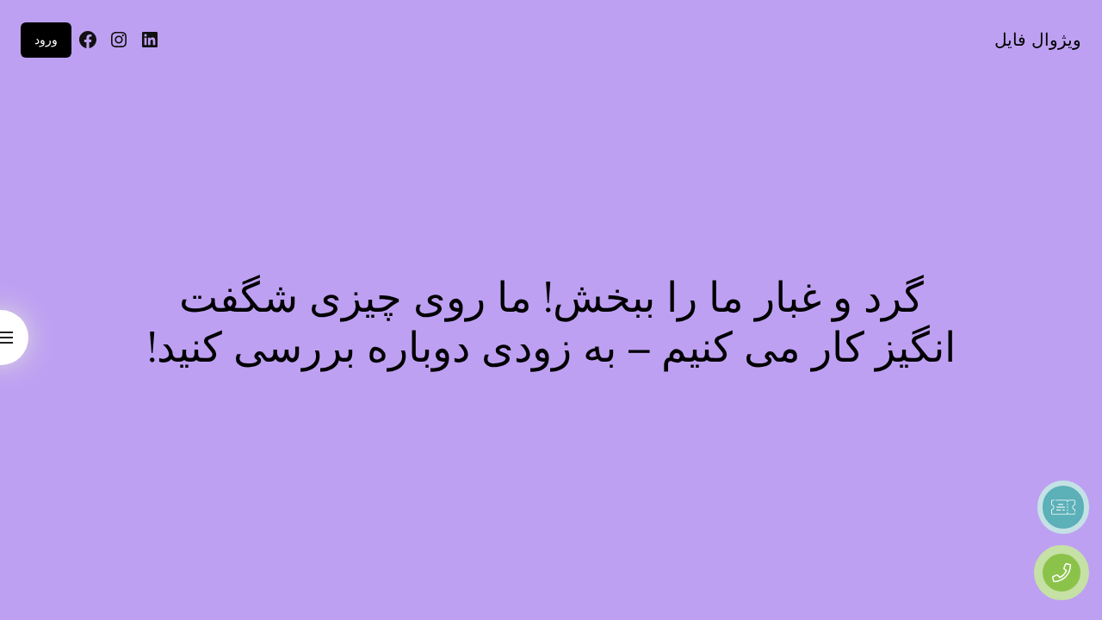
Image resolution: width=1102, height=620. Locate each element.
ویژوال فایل (1037, 39)
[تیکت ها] (1063, 507)
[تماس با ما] (1061, 572)
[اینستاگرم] (118, 39)
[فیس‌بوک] (87, 39)
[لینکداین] (149, 39)
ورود (46, 39)
